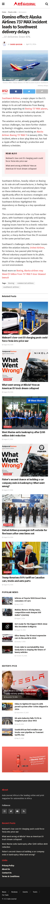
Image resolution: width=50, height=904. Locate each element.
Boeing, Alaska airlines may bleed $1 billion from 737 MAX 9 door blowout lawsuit (24, 274)
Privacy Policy (8, 865)
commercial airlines (25, 283)
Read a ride (12, 12)
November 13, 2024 (11, 697)
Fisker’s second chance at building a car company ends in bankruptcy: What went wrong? (23, 483)
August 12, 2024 (21, 630)
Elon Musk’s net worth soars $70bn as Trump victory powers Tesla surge (21, 692)
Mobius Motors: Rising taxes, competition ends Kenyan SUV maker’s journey (28, 612)
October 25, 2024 (21, 656)
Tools (35, 892)
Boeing (11, 283)
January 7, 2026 (20, 641)
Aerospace (22, 12)
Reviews (14, 892)
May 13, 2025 (20, 738)
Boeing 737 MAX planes (36, 108)
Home (4, 12)
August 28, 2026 (8, 345)
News (4, 892)
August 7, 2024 (20, 618)
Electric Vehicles (10, 332)
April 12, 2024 (31, 44)
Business (7, 379)
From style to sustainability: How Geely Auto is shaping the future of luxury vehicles (30, 649)
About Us (6, 869)
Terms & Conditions (10, 876)
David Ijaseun (16, 44)
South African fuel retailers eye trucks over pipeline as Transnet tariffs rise (29, 732)
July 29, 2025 (20, 724)
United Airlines (37, 247)
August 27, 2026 (8, 439)
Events (25, 892)
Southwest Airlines (11, 98)
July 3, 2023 (19, 604)
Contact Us (7, 873)
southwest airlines (11, 287)
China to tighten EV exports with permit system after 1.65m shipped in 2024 (31, 706)
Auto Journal (11, 899)
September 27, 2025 (22, 713)
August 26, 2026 (8, 537)
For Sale (5, 895)
